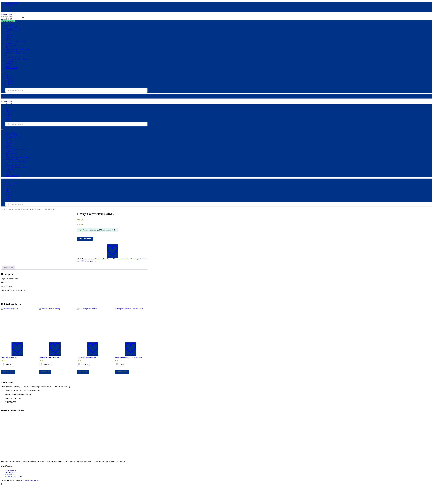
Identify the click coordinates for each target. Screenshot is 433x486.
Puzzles (8, 43)
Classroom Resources (13, 29)
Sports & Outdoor (11, 51)
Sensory (8, 31)
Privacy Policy (10, 470)
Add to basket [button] (8, 372)
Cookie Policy (10, 474)
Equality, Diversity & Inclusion (16, 60)
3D (82, 261)
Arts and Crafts (10, 25)
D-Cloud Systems (32, 480)
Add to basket (85, 239)
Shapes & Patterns (30, 209)
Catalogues (9, 81)
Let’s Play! (9, 33)
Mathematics (9, 35)
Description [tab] (8, 267)
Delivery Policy (11, 472)
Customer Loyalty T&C (13, 476)
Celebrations (9, 62)
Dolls (7, 47)
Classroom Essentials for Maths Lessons (109, 259)
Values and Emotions (12, 57)
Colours (87, 261)
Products (8, 79)
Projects (8, 83)
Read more (45, 372)
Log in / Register (11, 3)
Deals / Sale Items (11, 45)
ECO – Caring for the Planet (15, 41)
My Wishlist (9, 5)
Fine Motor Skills (11, 27)
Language (9, 37)
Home (7, 75)
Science (8, 39)
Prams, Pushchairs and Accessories (17, 49)
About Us (8, 77)
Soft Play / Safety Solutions (15, 53)
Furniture (8, 64)
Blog (7, 85)
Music (7, 55)
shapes (93, 261)
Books (7, 66)
